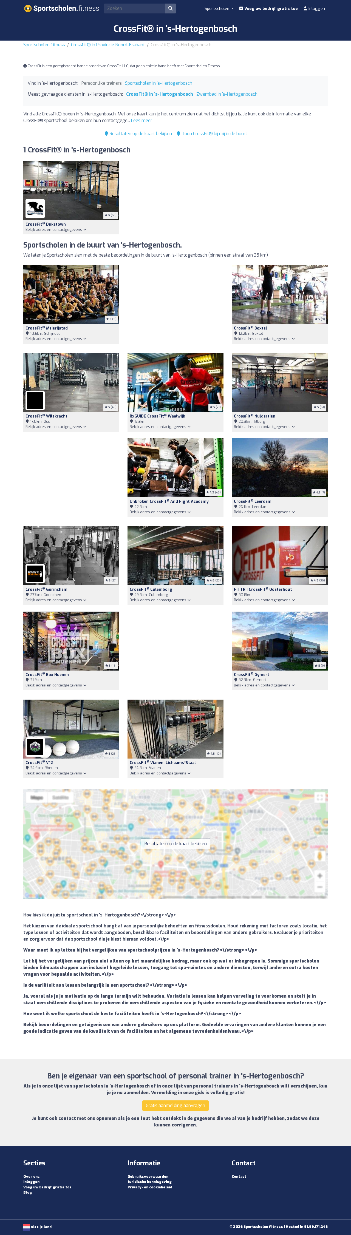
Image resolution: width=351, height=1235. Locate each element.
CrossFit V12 (39, 762)
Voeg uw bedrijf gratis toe (270, 8)
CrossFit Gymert (251, 674)
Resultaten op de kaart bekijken (140, 134)
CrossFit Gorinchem (46, 589)
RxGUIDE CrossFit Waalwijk (157, 416)
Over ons (31, 1176)
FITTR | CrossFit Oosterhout (263, 589)
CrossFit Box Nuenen (47, 674)
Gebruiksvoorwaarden (148, 1176)
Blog (27, 1192)
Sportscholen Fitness (44, 45)
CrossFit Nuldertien (254, 416)
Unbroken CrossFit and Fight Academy (169, 501)
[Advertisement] (175, 306)
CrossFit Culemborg (151, 589)
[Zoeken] (170, 8)
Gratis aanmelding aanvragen (175, 1105)
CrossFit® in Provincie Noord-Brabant (108, 45)
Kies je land (41, 1227)
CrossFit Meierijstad (47, 328)
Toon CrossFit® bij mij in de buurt (214, 134)
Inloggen (316, 8)
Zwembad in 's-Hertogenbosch (226, 94)
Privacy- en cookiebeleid (150, 1187)
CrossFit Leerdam (252, 501)
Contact (239, 1176)
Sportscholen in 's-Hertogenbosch (158, 83)
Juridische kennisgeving (150, 1181)
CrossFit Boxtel (250, 328)
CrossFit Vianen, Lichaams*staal (163, 762)
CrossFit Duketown (46, 224)
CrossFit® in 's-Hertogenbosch (159, 94)
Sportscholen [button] (217, 8)
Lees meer (141, 120)
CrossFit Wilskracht (46, 416)
